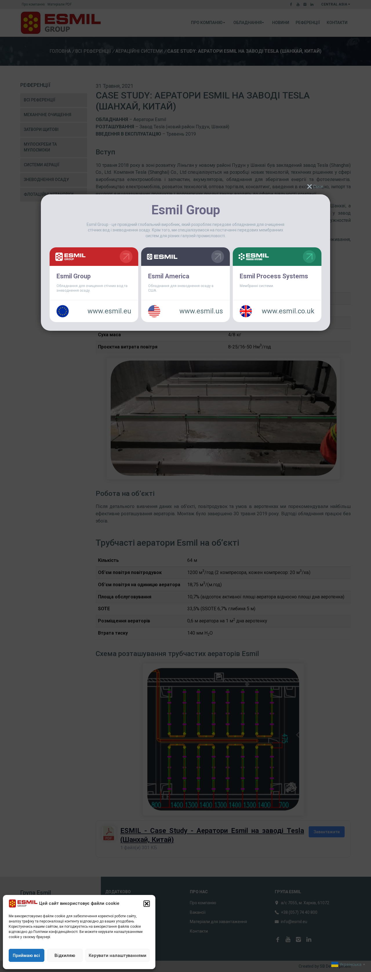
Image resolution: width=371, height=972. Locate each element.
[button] (147, 904)
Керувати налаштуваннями (117, 955)
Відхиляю (64, 955)
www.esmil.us (201, 311)
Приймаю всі (26, 955)
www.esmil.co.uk (288, 311)
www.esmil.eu (109, 311)
